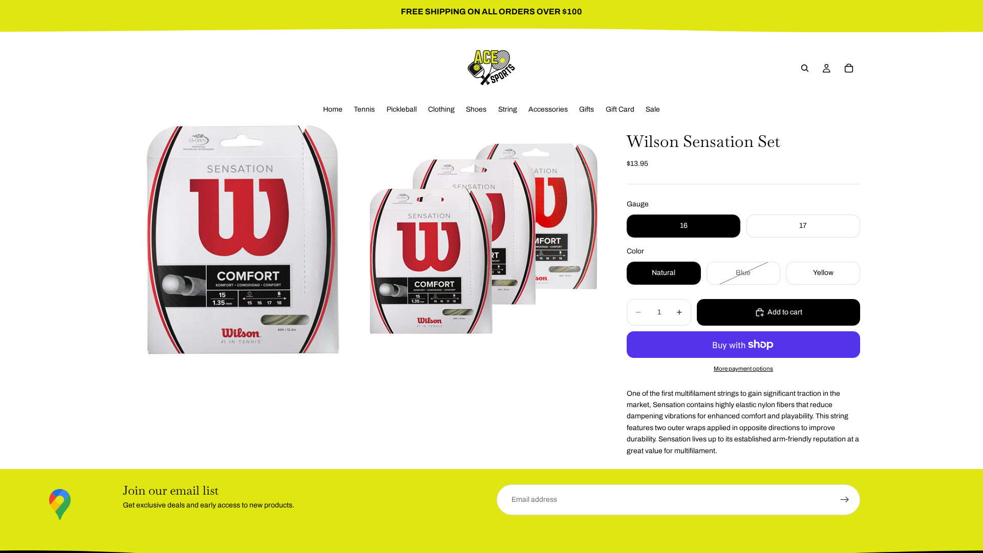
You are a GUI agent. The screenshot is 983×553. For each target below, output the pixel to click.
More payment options (743, 369)
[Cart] (849, 68)
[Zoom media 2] (483, 239)
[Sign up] (845, 500)
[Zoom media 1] (242, 239)
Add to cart (784, 312)
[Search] (805, 68)
